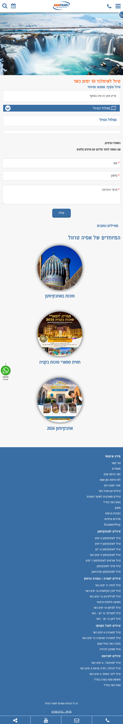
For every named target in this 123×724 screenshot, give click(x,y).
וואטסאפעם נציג (6, 378)
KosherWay (112, 524)
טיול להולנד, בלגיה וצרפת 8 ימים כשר (100, 668)
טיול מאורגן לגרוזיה (110, 649)
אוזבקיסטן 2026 (60, 428)
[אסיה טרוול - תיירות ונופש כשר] (61, 9)
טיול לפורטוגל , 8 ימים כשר (106, 663)
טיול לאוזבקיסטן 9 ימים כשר (105, 555)
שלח (61, 213)
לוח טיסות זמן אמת (110, 480)
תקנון (118, 508)
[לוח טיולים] (13, 6)
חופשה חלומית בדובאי (109, 602)
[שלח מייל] (77, 720)
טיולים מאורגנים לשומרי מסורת (104, 496)
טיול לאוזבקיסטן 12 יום (108, 549)
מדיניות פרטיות (112, 519)
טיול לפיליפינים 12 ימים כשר (105, 596)
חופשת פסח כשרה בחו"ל (107, 679)
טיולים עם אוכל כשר (109, 491)
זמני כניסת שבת (112, 474)
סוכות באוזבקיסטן (60, 296)
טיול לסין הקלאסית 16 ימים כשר (103, 591)
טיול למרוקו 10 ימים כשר (107, 607)
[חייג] (110, 6)
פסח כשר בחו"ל (112, 685)
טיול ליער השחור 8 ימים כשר (105, 674)
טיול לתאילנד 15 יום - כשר (106, 613)
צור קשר (116, 463)
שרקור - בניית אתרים (62, 711)
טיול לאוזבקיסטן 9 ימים (108, 544)
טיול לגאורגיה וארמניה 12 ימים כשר (101, 638)
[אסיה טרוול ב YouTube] (46, 720)
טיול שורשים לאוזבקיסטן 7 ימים (103, 560)
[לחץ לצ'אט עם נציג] (5, 370)
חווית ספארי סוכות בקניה (60, 362)
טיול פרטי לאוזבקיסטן (109, 566)
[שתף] (15, 720)
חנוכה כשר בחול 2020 (109, 643)
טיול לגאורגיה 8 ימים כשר (107, 632)
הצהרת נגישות (113, 513)
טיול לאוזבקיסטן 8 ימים (108, 538)
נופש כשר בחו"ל (112, 502)
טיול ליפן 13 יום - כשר (108, 619)
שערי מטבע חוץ (112, 485)
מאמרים (116, 468)
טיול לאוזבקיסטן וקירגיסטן (106, 571)
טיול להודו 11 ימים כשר (108, 585)
